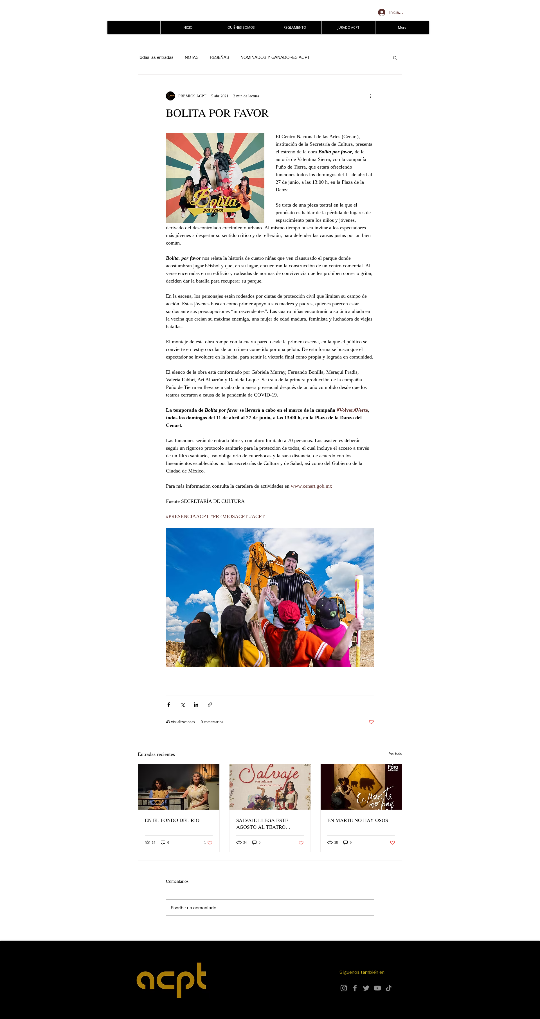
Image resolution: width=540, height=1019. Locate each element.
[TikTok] (388, 988)
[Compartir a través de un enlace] (210, 704)
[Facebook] (355, 988)
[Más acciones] (370, 96)
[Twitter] (366, 988)
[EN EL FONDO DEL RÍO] (178, 787)
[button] (395, 57)
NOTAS (192, 57)
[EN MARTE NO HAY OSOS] (361, 787)
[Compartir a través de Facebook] (168, 704)
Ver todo (395, 753)
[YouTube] (377, 988)
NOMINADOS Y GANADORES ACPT (275, 57)
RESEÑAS (219, 57)
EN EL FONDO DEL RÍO (172, 820)
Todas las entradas (156, 57)
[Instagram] (343, 988)
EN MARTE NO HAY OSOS (357, 820)
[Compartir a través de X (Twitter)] (182, 704)
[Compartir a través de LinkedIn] (196, 704)
